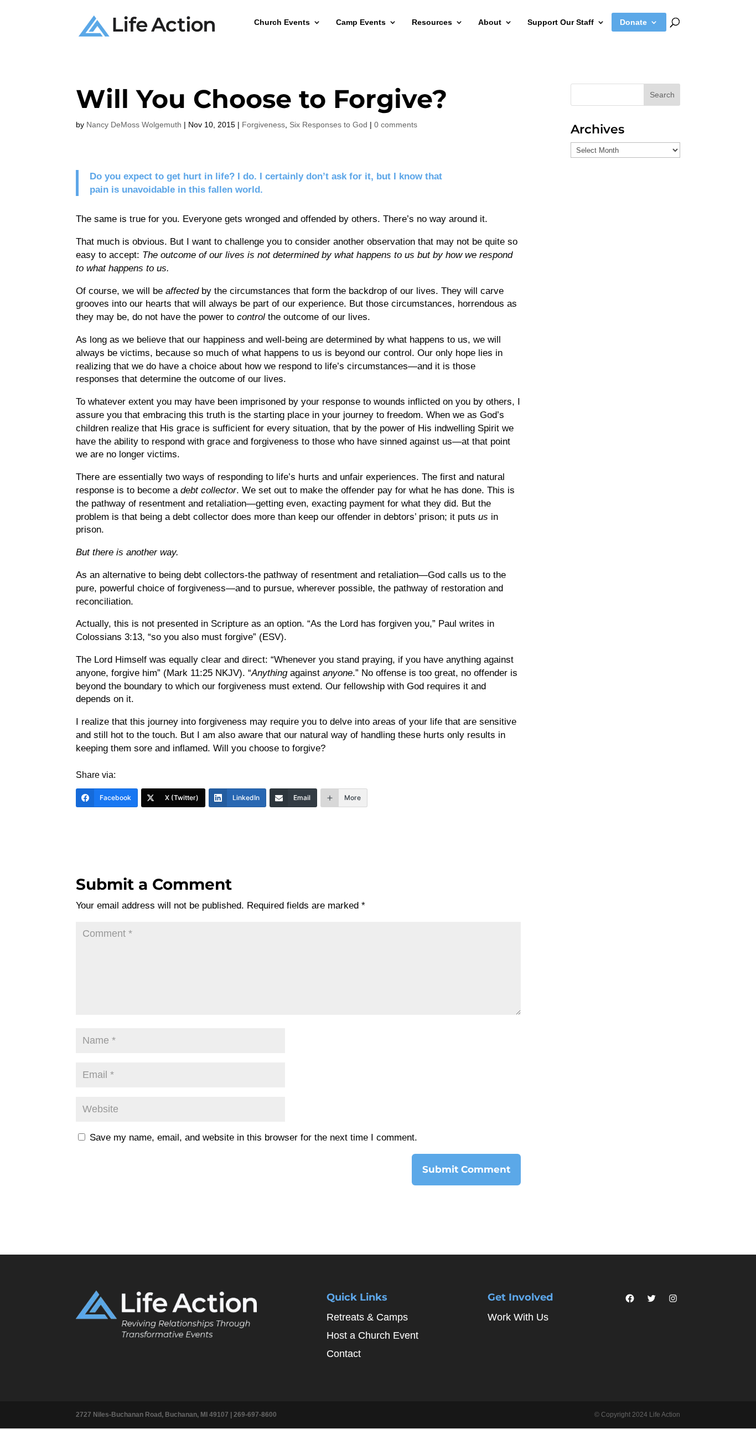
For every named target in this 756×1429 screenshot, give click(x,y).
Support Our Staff (560, 22)
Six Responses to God (328, 124)
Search (662, 94)
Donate (633, 22)
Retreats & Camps (367, 1317)
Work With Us (518, 1317)
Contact (344, 1353)
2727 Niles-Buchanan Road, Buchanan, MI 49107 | (155, 1414)
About (489, 22)
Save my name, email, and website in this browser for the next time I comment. (253, 1137)
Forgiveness (263, 124)
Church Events (282, 22)
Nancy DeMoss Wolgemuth (134, 124)
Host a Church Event (372, 1335)
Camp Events (361, 22)
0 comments (395, 124)
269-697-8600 (255, 1414)
